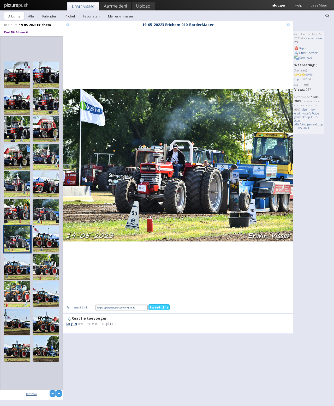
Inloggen (279, 5)
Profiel (70, 16)
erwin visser (315, 38)
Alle (31, 16)
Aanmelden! (115, 6)
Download (305, 57)
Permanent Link (77, 307)
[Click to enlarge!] (178, 165)
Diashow (31, 394)
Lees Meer (319, 5)
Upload (143, 6)
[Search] (327, 15)
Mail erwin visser (120, 16)
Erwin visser (83, 6)
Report (303, 48)
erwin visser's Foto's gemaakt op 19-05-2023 (306, 117)
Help (298, 5)
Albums (14, 16)
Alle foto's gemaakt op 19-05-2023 (308, 126)
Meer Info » (308, 109)
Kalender (49, 16)
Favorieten (91, 16)
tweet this (159, 307)
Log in (298, 79)
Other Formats (308, 53)
